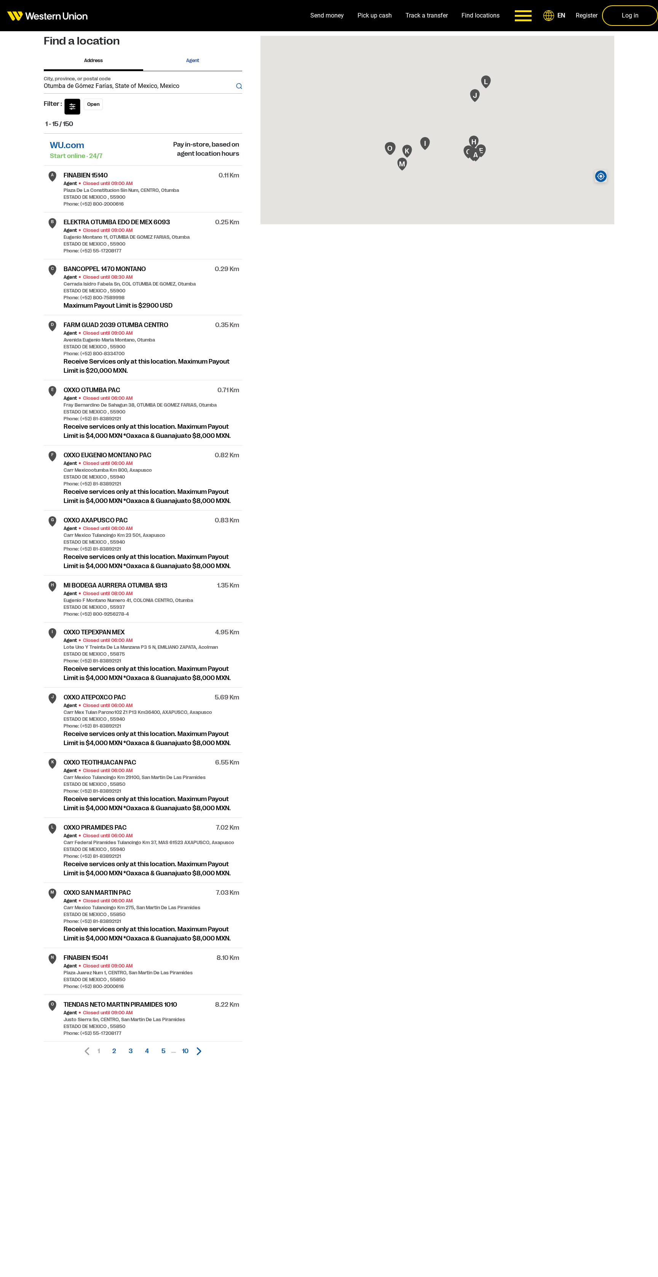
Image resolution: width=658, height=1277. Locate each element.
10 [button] (185, 1051)
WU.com (67, 145)
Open (93, 104)
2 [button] (114, 1051)
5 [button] (163, 1051)
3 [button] (131, 1051)
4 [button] (147, 1051)
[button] (555, 15)
